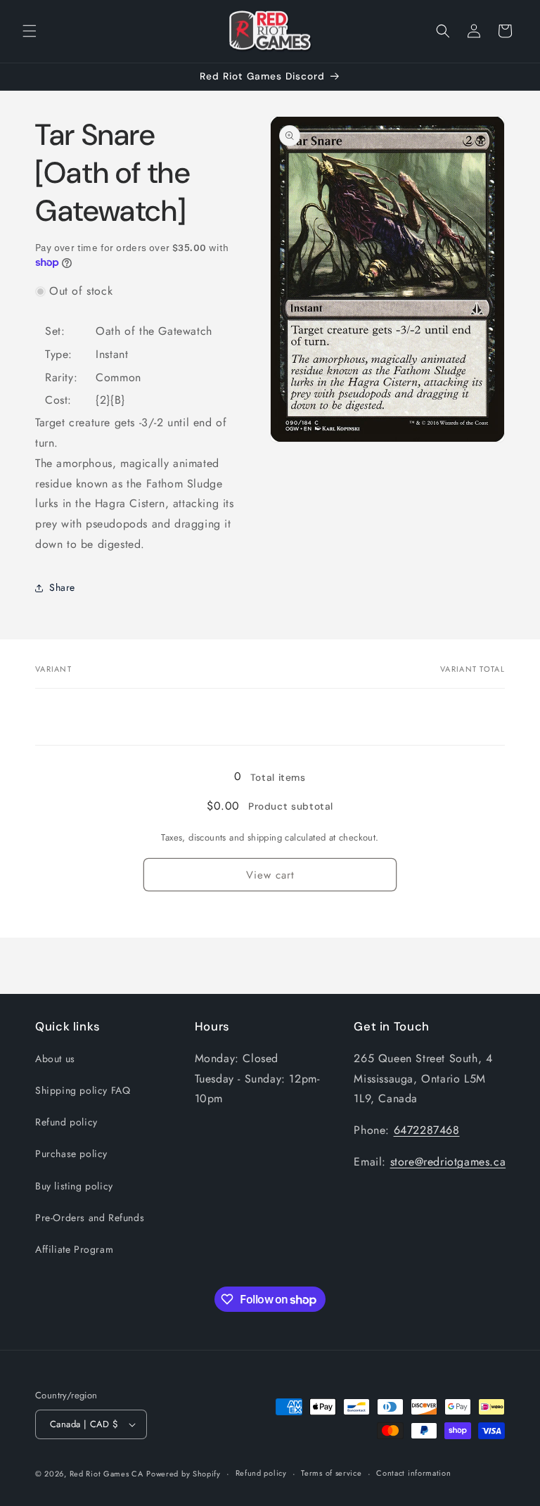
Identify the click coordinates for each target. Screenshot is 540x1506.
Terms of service (331, 1473)
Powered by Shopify (183, 1473)
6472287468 (427, 1130)
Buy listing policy (74, 1186)
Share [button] (62, 587)
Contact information (413, 1473)
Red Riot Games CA (106, 1473)
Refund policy (66, 1122)
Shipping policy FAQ (82, 1090)
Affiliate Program (74, 1249)
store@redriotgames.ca (448, 1162)
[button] (29, 30)
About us (55, 1059)
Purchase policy (71, 1154)
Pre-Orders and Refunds (89, 1218)
